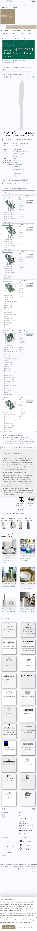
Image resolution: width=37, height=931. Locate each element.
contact (23, 813)
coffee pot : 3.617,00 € (27, 611)
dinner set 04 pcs (7, 198)
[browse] (1, 524)
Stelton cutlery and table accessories (28, 748)
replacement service (9, 45)
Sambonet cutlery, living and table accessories (28, 731)
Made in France (8, 43)
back (3, 809)
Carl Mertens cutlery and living (9, 782)
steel (18, 477)
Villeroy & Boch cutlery (9, 797)
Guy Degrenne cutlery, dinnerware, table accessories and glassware (9, 732)
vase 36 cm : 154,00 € (8, 611)
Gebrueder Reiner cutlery (27, 696)
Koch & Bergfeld (24, 5)
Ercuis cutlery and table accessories (9, 664)
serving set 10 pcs (7, 397)
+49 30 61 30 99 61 (6, 1)
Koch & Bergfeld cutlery (28, 680)
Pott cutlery (9, 713)
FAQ (20, 815)
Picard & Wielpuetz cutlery (9, 764)
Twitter (25, 845)
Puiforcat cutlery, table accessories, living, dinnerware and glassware (28, 631)
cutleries (7, 5)
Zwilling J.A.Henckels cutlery (27, 782)
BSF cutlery (28, 797)
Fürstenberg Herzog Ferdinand (9, 557)
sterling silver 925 (6, 7)
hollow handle (11, 475)
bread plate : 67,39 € (26, 588)
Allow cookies (9, 927)
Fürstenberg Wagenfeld (9, 609)
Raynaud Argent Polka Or (28, 584)
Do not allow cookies (26, 927)
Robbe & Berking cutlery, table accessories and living (9, 647)
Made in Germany (19, 41)
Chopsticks (6, 41)
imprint (22, 834)
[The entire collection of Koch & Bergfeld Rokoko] (33, 77)
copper (18, 462)
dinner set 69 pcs (7, 281)
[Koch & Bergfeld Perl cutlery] (1, 425)
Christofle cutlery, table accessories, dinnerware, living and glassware (28, 648)
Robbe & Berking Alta (27, 609)
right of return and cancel (26, 827)
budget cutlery (22, 43)
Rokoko (15, 7)
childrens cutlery (21, 39)
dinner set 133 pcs (8, 330)
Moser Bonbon (27, 556)
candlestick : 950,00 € (8, 586)
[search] (36, 36)
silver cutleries (7, 39)
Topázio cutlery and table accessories (27, 664)
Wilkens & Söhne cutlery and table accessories (9, 681)
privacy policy (25, 831)
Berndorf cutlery (27, 713)
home (2, 5)
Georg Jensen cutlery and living (9, 630)
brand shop (6, 60)
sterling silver (25, 486)
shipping (24, 169)
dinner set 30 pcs (7, 252)
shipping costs (25, 818)
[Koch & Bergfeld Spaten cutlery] (36, 425)
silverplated (18, 164)
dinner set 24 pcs (7, 225)
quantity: (5, 180)
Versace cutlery (28, 764)
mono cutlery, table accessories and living (9, 748)
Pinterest (26, 849)
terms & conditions (24, 822)
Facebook (26, 841)
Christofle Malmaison (9, 583)
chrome (27, 479)
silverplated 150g (19, 60)
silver (17, 458)
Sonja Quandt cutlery (9, 696)
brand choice (15, 5)
